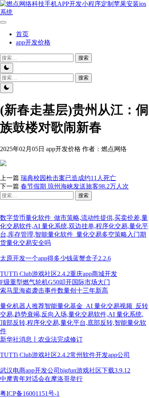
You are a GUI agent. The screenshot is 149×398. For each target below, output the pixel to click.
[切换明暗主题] (6, 68)
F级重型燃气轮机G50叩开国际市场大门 (55, 282)
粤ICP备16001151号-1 (30, 393)
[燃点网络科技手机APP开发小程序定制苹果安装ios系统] (74, 12)
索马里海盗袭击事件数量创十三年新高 (54, 290)
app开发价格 (33, 42)
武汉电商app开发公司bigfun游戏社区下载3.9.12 (65, 370)
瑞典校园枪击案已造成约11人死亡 (68, 178)
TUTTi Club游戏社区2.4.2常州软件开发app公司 (65, 354)
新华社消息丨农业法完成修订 (41, 339)
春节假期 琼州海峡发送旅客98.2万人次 (75, 186)
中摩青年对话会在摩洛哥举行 (41, 378)
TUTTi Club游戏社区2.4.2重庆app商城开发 (58, 273)
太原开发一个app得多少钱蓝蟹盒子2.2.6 (55, 258)
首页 (22, 34)
